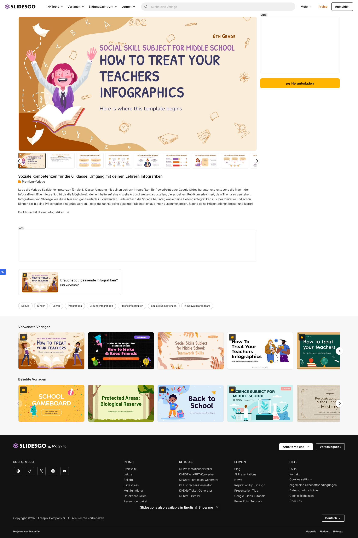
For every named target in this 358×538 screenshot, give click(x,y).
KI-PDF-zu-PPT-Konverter (196, 474)
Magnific (311, 531)
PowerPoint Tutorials (248, 501)
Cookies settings (300, 479)
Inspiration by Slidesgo (249, 485)
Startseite (130, 469)
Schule (25, 305)
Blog (237, 469)
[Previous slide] (18, 351)
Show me (205, 507)
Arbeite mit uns (293, 446)
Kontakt (294, 474)
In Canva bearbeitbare (197, 305)
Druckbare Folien (135, 496)
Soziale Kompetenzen (164, 305)
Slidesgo (338, 531)
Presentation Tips (246, 490)
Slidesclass (131, 485)
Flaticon (324, 531)
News (238, 479)
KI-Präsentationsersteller (195, 469)
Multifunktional (133, 490)
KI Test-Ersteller (189, 496)
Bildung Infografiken (101, 305)
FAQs (292, 469)
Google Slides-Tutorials (249, 496)
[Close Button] (217, 507)
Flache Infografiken (132, 305)
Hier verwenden (69, 284)
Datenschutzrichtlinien (304, 490)
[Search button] (146, 6)
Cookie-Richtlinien (301, 495)
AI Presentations (245, 474)
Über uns (295, 501)
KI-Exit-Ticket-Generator (195, 490)
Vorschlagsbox (330, 446)
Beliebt (128, 479)
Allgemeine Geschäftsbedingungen (313, 485)
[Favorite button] (239, 23)
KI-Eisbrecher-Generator (195, 485)
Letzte (128, 474)
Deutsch (331, 518)
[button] (257, 161)
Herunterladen (302, 83)
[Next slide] (250, 83)
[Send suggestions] (3, 272)
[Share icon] (250, 23)
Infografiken (75, 305)
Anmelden (342, 6)
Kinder (41, 305)
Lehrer (56, 305)
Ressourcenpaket (135, 501)
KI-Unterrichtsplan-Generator (198, 479)
